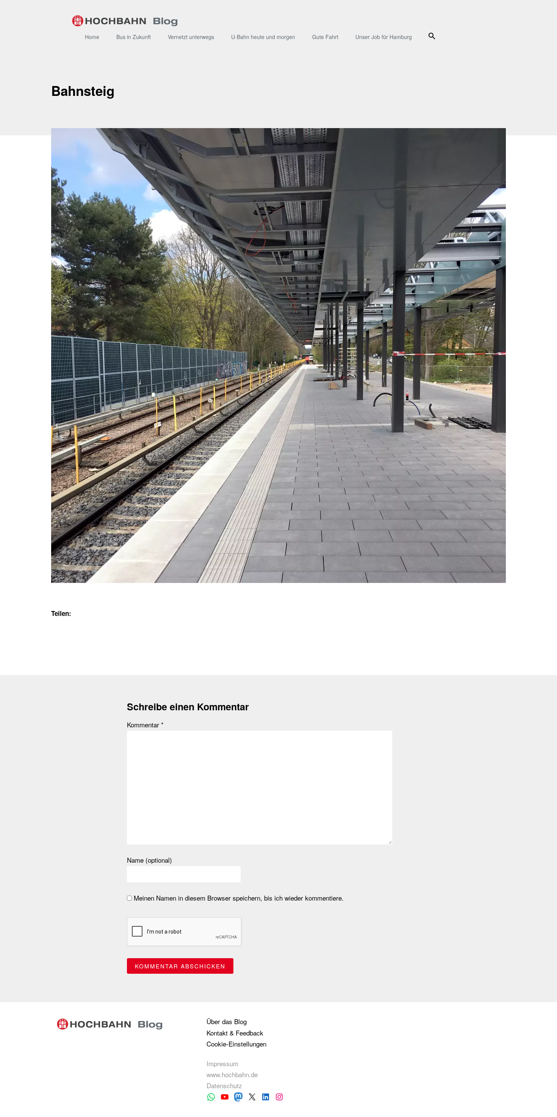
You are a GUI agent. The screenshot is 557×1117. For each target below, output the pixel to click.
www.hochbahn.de (232, 1074)
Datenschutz (224, 1085)
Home (92, 37)
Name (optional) (149, 860)
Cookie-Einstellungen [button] (236, 1043)
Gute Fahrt (325, 37)
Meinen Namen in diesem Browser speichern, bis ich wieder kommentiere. (238, 898)
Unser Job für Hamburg (383, 37)
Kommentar (145, 725)
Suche (432, 35)
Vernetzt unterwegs (191, 37)
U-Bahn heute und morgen (263, 37)
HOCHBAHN (125, 21)
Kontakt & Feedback (235, 1032)
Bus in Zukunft (133, 37)
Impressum (222, 1063)
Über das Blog (227, 1021)
